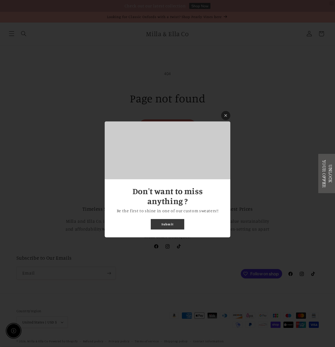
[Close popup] (225, 115)
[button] (326, 173)
